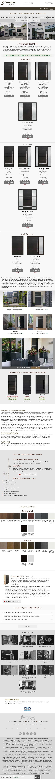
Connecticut (21, 756)
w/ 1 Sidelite (29, 17)
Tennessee (24, 761)
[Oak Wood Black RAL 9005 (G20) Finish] (24, 567)
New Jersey (45, 758)
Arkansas (5, 756)
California (10, 756)
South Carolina (7, 761)
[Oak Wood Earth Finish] (17, 554)
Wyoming (32, 763)
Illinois (7, 757)
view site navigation (44, 8)
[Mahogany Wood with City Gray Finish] (44, 516)
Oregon (36, 760)
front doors (39, 741)
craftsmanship (24, 744)
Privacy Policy (26, 728)
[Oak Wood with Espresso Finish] (38, 545)
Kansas (18, 757)
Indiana (11, 757)
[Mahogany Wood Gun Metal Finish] (38, 524)
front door (44, 750)
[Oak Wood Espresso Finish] (38, 554)
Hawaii (50, 756)
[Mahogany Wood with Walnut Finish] (10, 516)
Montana (23, 758)
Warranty (8, 728)
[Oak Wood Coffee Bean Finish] (31, 554)
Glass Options (35, 724)
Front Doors (45, 738)
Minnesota (6, 758)
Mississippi (12, 758)
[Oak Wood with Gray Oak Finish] (44, 545)
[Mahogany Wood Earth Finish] (3, 524)
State (20, 761)
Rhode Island (49, 760)
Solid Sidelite (51, 17)
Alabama (40, 754)
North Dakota (22, 760)
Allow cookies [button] (37, 777)
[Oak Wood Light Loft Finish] (3, 554)
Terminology (24, 724)
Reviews (46, 728)
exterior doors (24, 750)
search (28, 3)
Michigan (50, 757)
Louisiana (28, 757)
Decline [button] (31, 776)
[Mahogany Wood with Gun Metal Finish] (38, 516)
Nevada (32, 758)
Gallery (29, 20)
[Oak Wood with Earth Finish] (17, 545)
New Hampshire (38, 758)
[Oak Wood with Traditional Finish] (10, 545)
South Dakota (14, 761)
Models (2, 17)
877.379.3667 (49, 3)
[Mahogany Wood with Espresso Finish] (24, 516)
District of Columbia (35, 756)
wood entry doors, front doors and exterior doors (30, 747)
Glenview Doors (10, 738)
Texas (29, 761)
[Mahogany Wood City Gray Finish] (44, 524)
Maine (32, 757)
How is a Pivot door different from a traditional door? (15, 620)
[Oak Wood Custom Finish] (31, 567)
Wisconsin (27, 763)
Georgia (46, 756)
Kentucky (23, 757)
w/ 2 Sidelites (36, 17)
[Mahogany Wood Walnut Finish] (10, 524)
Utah (32, 761)
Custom (17, 20)
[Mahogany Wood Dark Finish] (31, 524)
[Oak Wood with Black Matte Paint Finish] (24, 558)
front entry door (8, 740)
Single (23, 17)
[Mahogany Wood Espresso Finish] (24, 524)
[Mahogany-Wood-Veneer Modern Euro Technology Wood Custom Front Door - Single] (9, 71)
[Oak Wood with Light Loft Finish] (3, 545)
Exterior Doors (37, 738)
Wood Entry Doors (29, 738)
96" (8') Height (9, 17)
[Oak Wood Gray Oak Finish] (44, 554)
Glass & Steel (36, 20)
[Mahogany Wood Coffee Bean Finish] (17, 524)
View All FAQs (27, 626)
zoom (9, 97)
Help (41, 724)
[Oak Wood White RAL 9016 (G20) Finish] (51, 554)
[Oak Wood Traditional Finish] (10, 554)
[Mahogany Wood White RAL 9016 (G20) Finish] (51, 524)
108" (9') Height (17, 17)
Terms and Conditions (17, 728)
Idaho (3, 757)
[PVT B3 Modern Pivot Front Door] (13, 31)
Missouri (18, 758)
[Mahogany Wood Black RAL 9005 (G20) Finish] (24, 537)
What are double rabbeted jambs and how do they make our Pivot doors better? (21, 616)
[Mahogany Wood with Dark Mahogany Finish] (31, 516)
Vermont (36, 761)
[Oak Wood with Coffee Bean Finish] (31, 545)
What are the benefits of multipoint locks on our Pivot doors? (17, 612)
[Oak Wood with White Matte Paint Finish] (51, 545)
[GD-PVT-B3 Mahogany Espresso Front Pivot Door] (40, 299)
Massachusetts (43, 757)
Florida (42, 756)
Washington (46, 761)
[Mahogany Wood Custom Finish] (31, 537)
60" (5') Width (44, 17)
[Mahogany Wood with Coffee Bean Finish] (17, 516)
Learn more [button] (16, 777)
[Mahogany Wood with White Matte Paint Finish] (51, 516)
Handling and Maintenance (36, 728)
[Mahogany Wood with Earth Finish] (3, 516)
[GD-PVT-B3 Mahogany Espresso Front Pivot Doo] (15, 299)
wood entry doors (15, 750)
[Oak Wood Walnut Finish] (24, 554)
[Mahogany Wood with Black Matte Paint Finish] (24, 529)
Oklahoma (31, 760)
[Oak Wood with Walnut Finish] (24, 545)
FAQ (30, 724)
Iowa (15, 757)
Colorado (15, 756)
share (51, 368)
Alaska (44, 754)
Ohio (27, 760)
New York (8, 760)
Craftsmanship (16, 724)
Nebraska (27, 758)
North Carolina (15, 760)
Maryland (37, 757)
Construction (24, 20)
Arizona (49, 754)
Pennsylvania (42, 760)
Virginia (40, 761)
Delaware (27, 756)
